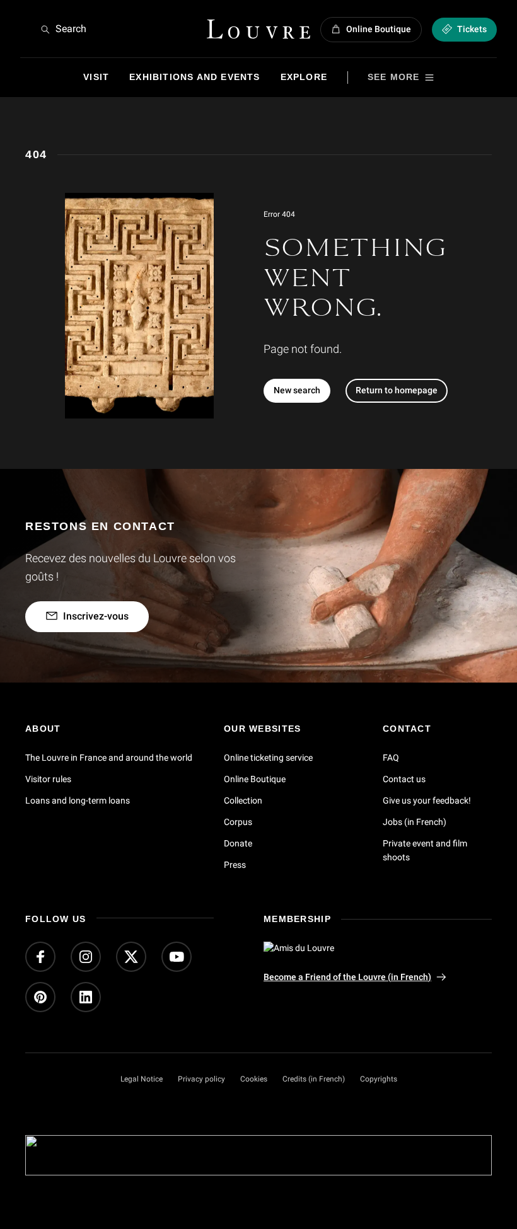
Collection (243, 800)
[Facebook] (40, 957)
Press (235, 865)
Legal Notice (141, 1079)
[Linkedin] (86, 997)
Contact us (404, 779)
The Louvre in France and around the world (108, 758)
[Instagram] (86, 957)
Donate (238, 843)
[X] (131, 957)
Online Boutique (255, 779)
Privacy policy (201, 1079)
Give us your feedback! (427, 800)
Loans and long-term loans (77, 800)
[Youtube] (176, 957)
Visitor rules (48, 779)
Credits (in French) (313, 1079)
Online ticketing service (268, 758)
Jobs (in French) (414, 822)
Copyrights (378, 1079)
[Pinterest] (40, 997)
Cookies (253, 1079)
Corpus (238, 822)
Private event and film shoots (425, 850)
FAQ (391, 758)
